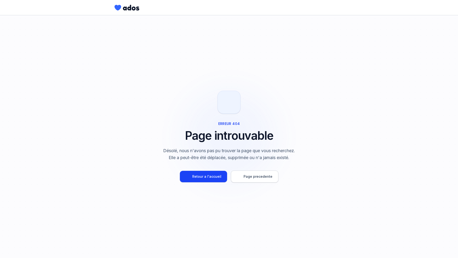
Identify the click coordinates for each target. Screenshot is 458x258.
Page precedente (258, 176)
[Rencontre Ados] (126, 8)
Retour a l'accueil (206, 176)
